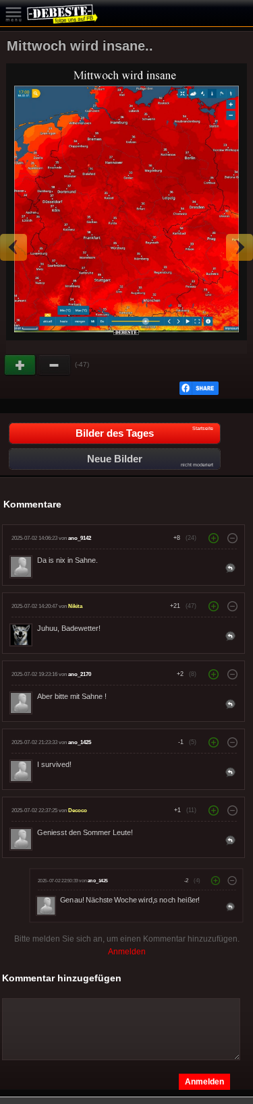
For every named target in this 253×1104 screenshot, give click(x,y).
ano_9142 (79, 538)
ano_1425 (79, 742)
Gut (21, 365)
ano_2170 (79, 674)
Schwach (55, 365)
